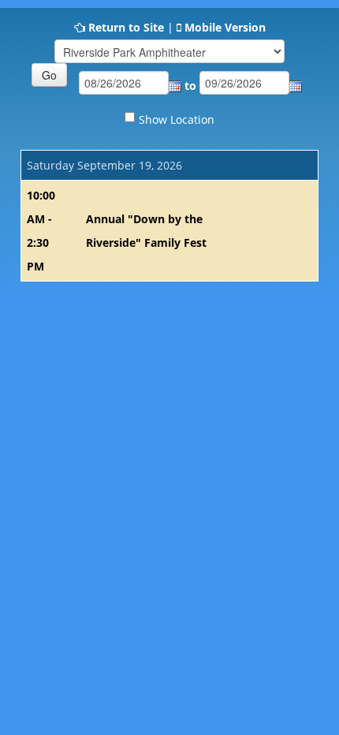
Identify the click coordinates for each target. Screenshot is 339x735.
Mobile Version (225, 27)
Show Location (176, 119)
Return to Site (126, 27)
